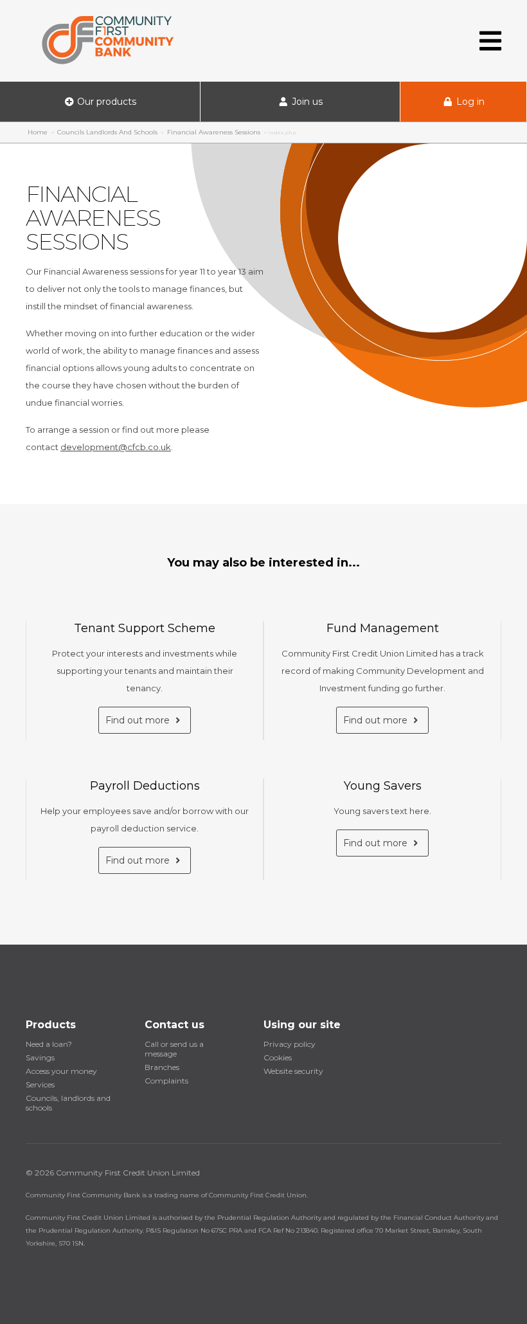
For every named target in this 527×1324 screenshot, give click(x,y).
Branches (162, 1067)
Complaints (166, 1080)
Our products (105, 101)
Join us (306, 101)
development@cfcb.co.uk (115, 447)
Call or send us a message (174, 1048)
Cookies (278, 1057)
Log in (469, 101)
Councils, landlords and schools (68, 1102)
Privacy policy (290, 1044)
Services (40, 1084)
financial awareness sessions (213, 132)
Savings (40, 1057)
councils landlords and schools (107, 132)
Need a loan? (49, 1044)
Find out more (138, 720)
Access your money (61, 1071)
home (38, 132)
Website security (293, 1071)
